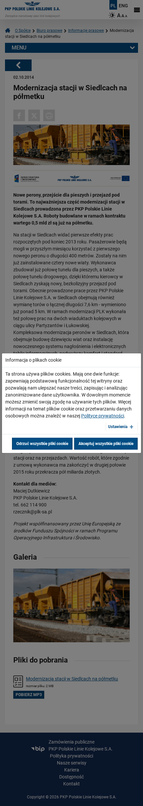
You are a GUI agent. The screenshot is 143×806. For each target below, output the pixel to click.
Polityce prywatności (102, 415)
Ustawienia (117, 426)
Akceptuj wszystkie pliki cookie (105, 443)
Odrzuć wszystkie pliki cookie (42, 443)
